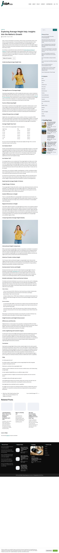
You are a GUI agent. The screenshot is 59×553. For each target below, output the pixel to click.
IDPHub (17, 475)
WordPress (41, 475)
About (33, 4)
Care (42, 82)
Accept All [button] (55, 550)
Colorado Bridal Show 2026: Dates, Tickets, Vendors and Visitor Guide (24, 467)
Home (30, 4)
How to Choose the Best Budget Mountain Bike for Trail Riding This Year (52, 123)
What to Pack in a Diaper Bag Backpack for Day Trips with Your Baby (52, 136)
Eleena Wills (4, 36)
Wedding (43, 115)
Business (43, 80)
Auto (43, 78)
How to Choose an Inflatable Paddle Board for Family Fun (51, 143)
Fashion (43, 92)
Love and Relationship (46, 101)
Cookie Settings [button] (49, 550)
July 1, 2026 (23, 462)
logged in (8, 435)
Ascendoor (31, 475)
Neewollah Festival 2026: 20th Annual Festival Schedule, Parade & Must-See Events (48, 41)
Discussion (44, 86)
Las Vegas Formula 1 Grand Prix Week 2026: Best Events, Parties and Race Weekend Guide (48, 69)
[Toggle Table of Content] (13, 58)
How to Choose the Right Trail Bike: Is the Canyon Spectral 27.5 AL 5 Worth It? (52, 150)
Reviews (43, 107)
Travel (43, 113)
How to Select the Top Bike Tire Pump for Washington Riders (24, 449)
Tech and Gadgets (45, 111)
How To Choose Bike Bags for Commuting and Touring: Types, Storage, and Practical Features (49, 50)
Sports (43, 109)
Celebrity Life (44, 84)
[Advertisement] (29, 17)
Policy (38, 4)
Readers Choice (44, 105)
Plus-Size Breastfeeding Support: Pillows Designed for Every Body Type (33, 415)
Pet (42, 103)
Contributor (49, 4)
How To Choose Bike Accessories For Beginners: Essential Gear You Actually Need (48, 54)
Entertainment (44, 90)
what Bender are (15, 271)
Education (43, 88)
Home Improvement (45, 97)
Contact (43, 4)
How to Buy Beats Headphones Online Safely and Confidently (36, 459)
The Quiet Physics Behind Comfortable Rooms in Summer (51, 130)
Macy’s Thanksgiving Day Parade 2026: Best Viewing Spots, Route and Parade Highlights (49, 45)
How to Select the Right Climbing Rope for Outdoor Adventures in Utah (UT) (25, 457)
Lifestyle (3, 29)
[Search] (57, 4)
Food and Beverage (45, 94)
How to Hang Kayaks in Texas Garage (48, 72)
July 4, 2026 (23, 452)
